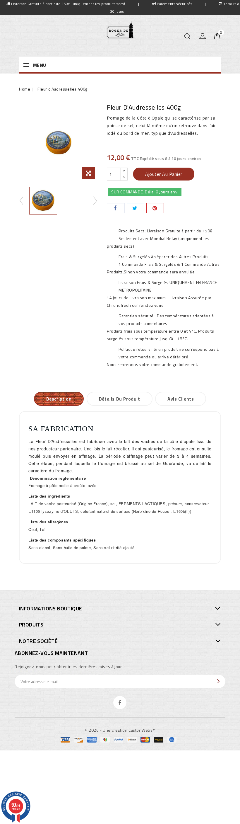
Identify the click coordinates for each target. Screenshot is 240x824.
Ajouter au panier (163, 174)
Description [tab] (59, 398)
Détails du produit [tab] (119, 398)
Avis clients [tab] (180, 398)
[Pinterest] (155, 208)
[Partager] (115, 208)
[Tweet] (135, 208)
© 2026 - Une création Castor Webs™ (120, 730)
